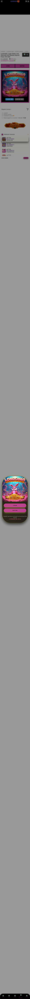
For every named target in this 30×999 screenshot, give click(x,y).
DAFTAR (15, 510)
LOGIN (15, 505)
